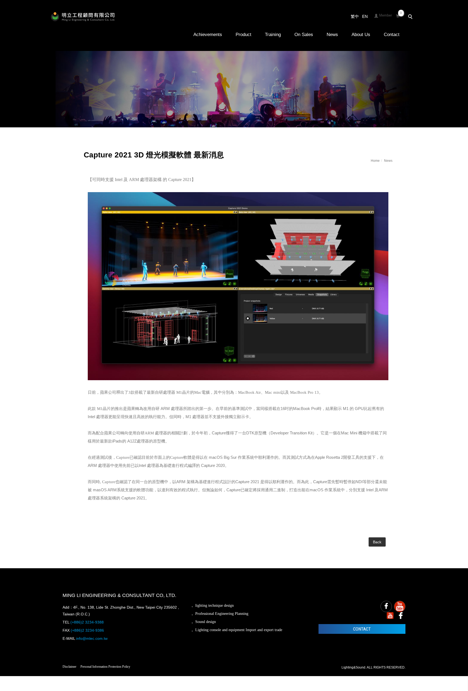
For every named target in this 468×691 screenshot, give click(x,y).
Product (243, 34)
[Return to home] (83, 16)
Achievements (207, 34)
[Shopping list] (398, 15)
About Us (361, 34)
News (332, 34)
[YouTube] (399, 606)
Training (273, 34)
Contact (391, 34)
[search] (411, 17)
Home (375, 161)
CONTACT (362, 629)
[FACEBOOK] (386, 606)
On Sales (303, 34)
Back (377, 542)
